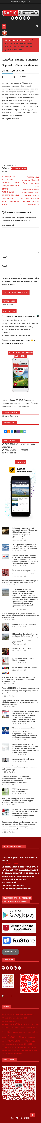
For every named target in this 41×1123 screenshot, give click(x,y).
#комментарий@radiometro (23, 759)
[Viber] (18, 431)
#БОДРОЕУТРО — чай (21, 648)
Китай (6, 1032)
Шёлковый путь (21, 1041)
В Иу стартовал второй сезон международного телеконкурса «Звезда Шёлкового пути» (20, 581)
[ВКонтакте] (5, 431)
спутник (22, 1050)
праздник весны (29, 1047)
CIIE (32, 1024)
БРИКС (16, 1027)
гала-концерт (19, 1044)
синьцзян (4, 1050)
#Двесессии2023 (21, 1018)
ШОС (11, 1040)
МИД (13, 1032)
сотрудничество (13, 1050)
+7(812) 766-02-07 (11, 444)
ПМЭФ (31, 1032)
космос (5, 1047)
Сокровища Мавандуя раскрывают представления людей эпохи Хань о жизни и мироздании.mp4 (19, 768)
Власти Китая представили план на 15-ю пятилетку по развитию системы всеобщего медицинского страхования (25, 812)
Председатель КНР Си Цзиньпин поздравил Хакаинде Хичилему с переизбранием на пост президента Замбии (20, 702)
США (21, 1037)
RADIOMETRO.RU (11, 864)
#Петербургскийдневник (9, 1021)
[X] (15, 431)
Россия (12, 1036)
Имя (4, 257)
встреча (4, 1044)
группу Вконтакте (11, 416)
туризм (5, 1053)
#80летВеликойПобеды (23, 1015)
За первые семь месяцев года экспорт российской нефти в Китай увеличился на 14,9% (23, 572)
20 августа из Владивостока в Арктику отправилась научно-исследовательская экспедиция (24, 546)
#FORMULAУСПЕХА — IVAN (24, 624)
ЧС (7, 1041)
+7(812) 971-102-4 (11, 450)
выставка (10, 1044)
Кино (35, 1028)
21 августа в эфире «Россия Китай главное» (23, 659)
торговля (34, 1050)
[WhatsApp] (21, 431)
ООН (27, 1032)
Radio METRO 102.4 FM (11, 305)
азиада (32, 1041)
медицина (11, 1047)
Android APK (10, 952)
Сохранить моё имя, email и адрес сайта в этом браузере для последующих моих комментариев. (20, 281)
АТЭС (9, 1028)
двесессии (29, 1044)
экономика (18, 1053)
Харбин (4, 1041)
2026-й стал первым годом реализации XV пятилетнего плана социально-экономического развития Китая (20, 615)
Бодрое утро (24, 1028)
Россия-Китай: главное (18, 168)
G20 (5, 1028)
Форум (32, 1037)
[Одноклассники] (8, 431)
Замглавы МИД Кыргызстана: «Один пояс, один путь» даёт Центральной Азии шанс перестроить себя (19, 679)
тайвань (28, 1050)
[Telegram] (24, 431)
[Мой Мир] (12, 431)
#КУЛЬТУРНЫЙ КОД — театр (24, 668)
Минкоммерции (20, 1032)
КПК (31, 1028)
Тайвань (26, 1037)
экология (10, 1053)
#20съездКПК (7, 1015)
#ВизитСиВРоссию (8, 1018)
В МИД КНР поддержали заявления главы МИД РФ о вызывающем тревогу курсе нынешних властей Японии (18, 800)
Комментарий (9, 225)
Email (5, 266)
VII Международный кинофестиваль (20, 790)
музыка (17, 1047)
